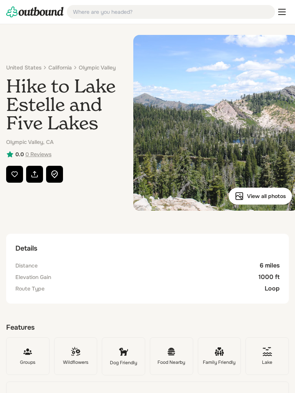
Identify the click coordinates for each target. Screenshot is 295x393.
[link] (35, 12)
